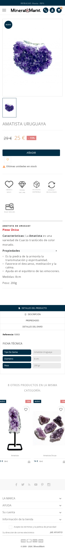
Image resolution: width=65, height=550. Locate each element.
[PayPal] (35, 540)
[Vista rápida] (12, 461)
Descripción (34, 314)
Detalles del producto (34, 308)
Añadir (31, 152)
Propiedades (32, 320)
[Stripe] (40, 540)
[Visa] (23, 540)
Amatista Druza (49, 455)
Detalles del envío (32, 326)
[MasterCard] (29, 540)
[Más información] (17, 461)
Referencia (8, 334)
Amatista (15, 455)
